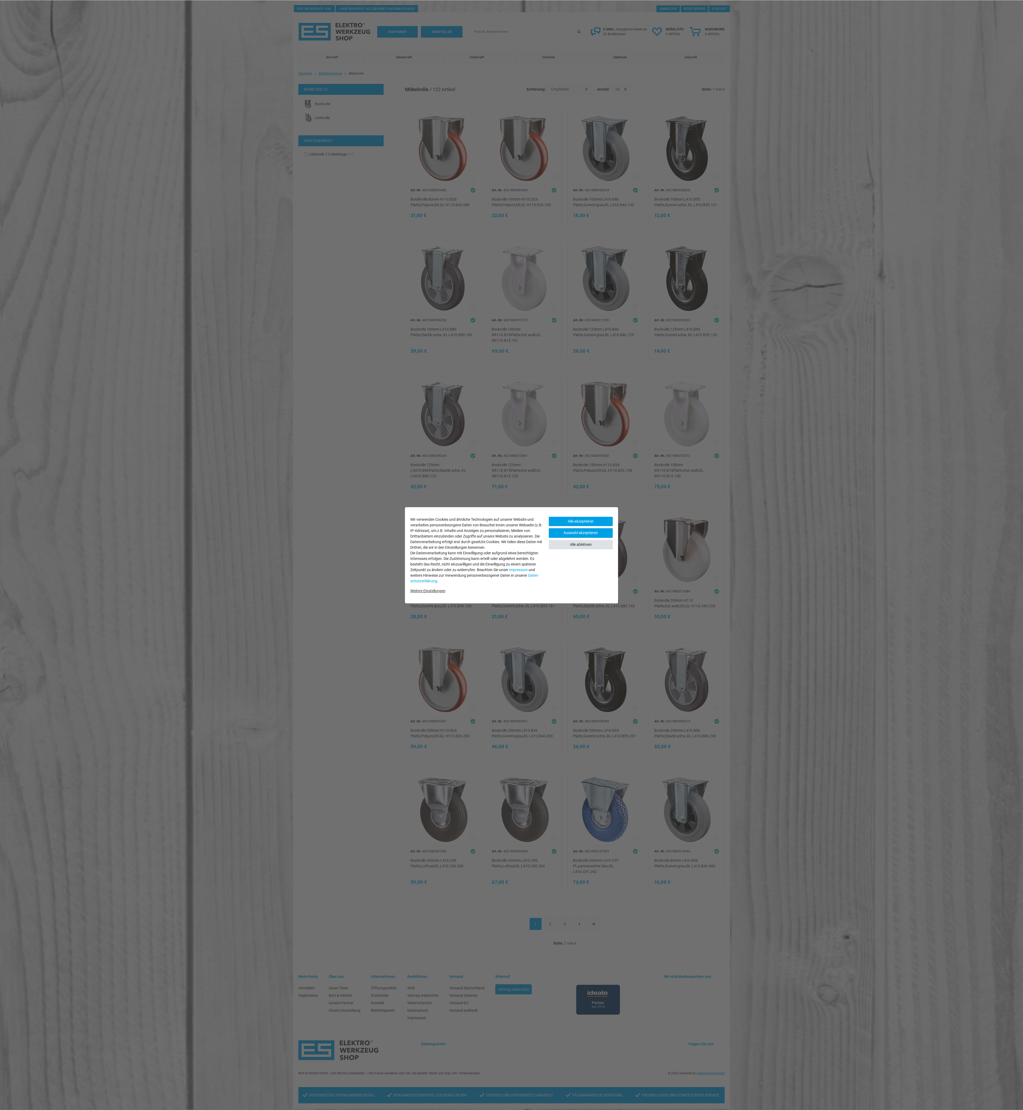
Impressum (518, 570)
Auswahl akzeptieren (580, 533)
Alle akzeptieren (581, 521)
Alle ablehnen (581, 544)
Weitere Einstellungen (427, 591)
